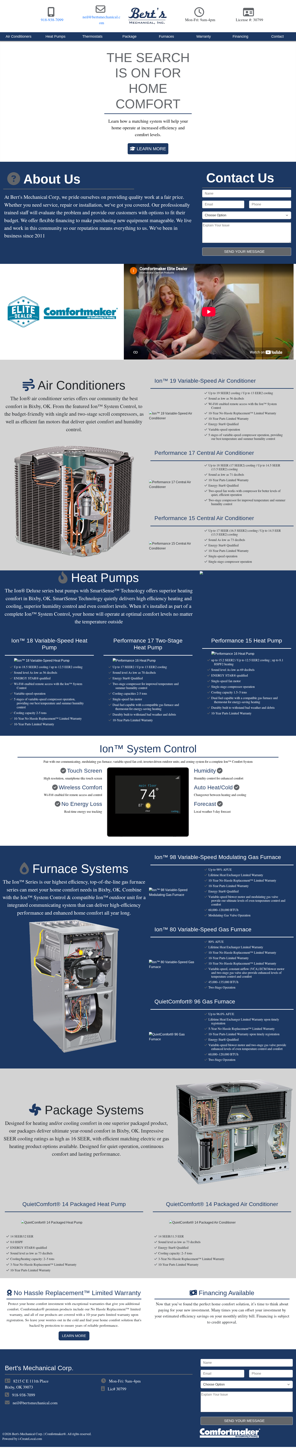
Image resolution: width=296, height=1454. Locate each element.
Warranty (203, 36)
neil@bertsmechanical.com (35, 1409)
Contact (277, 36)
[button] (22, 105)
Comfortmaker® (55, 1441)
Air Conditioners (18, 36)
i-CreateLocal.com (30, 1446)
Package (129, 36)
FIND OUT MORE (150, 159)
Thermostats (92, 36)
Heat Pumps (55, 36)
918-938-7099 (23, 1401)
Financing (240, 36)
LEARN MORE (74, 1343)
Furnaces (166, 36)
